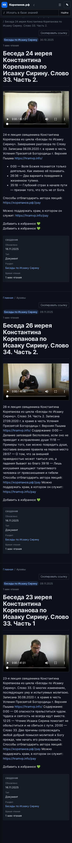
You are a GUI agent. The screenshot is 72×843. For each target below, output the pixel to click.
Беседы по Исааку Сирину (20, 39)
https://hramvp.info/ (28, 158)
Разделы (59, 5)
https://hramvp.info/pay (31, 215)
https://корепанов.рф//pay (22, 202)
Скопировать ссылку (54, 32)
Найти (64, 12)
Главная (8, 297)
